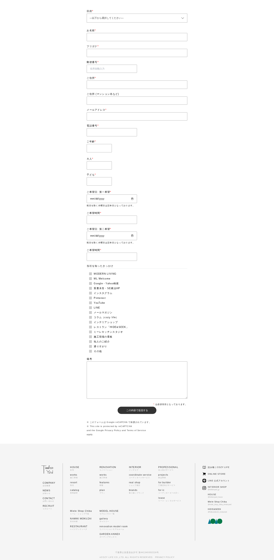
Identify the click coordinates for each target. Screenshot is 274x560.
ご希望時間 (94, 213)
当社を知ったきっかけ (100, 266)
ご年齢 (91, 141)
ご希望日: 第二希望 (99, 229)
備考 (89, 358)
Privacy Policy (113, 430)
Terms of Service (136, 430)
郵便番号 (93, 62)
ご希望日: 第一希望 (99, 192)
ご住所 (91, 78)
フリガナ (93, 46)
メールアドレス (96, 109)
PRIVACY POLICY (164, 557)
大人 (90, 158)
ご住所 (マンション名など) (103, 94)
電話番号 (93, 125)
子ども (91, 174)
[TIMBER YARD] (10, 8)
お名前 (91, 30)
